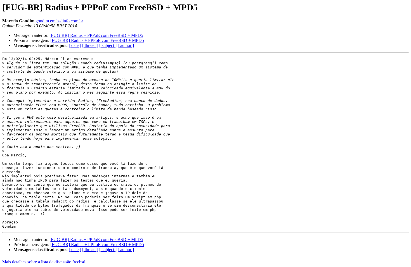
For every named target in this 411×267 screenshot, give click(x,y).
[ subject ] (108, 45)
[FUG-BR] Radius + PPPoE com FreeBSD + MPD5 (96, 35)
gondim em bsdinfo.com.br (59, 20)
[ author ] (126, 45)
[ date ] (75, 45)
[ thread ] (90, 45)
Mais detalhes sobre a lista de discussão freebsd (43, 261)
